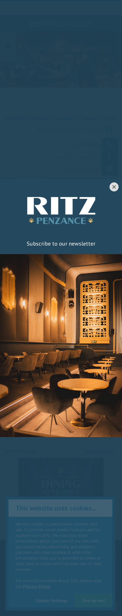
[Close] (114, 186)
